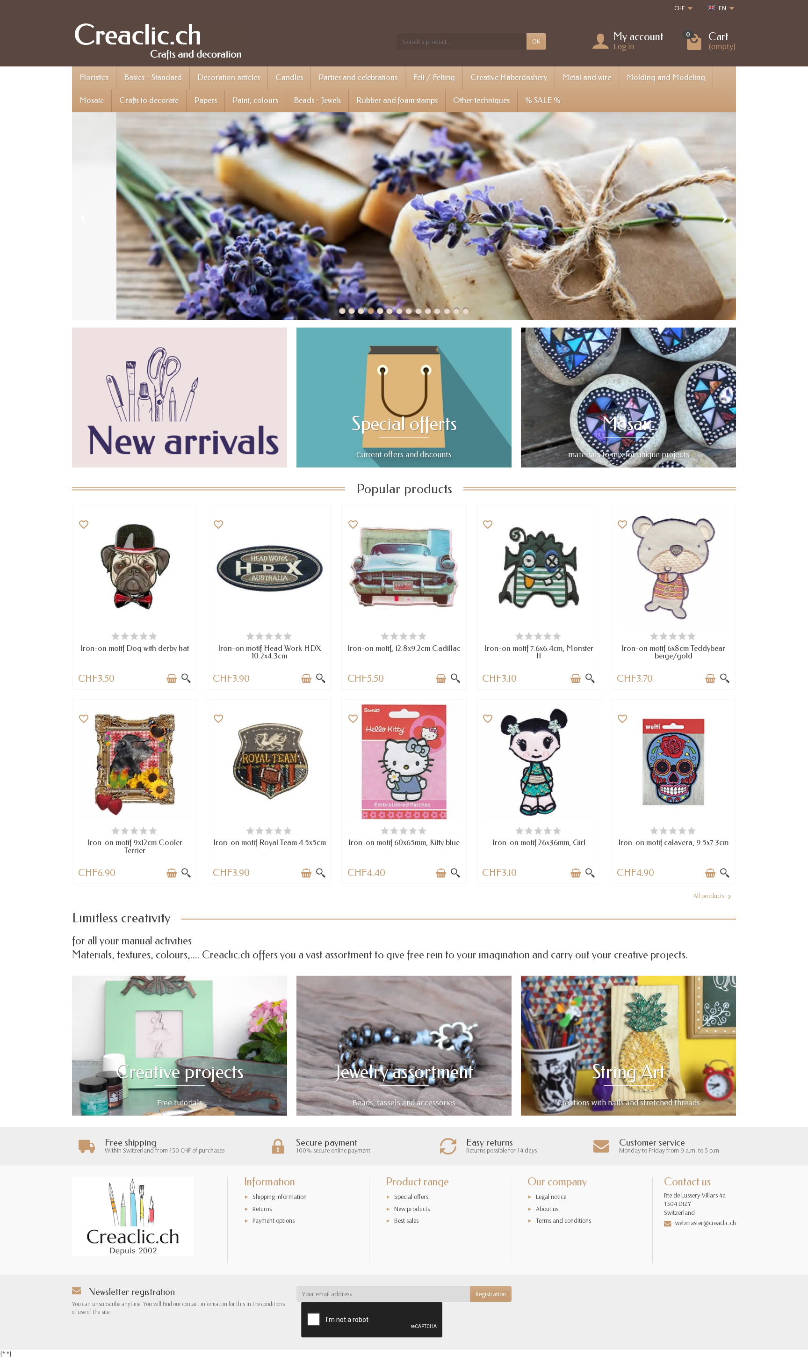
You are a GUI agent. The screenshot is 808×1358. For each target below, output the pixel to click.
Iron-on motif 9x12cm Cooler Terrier (134, 846)
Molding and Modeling (666, 77)
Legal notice (551, 1196)
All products (708, 895)
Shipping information (279, 1196)
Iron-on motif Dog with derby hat (134, 648)
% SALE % (543, 100)
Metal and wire (587, 77)
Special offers (411, 1196)
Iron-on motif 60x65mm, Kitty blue (404, 842)
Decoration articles (228, 77)
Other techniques (481, 100)
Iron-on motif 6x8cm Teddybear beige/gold (673, 652)
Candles (289, 77)
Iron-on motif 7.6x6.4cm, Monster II (538, 652)
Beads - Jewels (317, 100)
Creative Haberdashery (508, 77)
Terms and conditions (563, 1220)
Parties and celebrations (357, 77)
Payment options (273, 1220)
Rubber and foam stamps (397, 100)
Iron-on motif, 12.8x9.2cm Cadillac (404, 648)
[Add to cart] (171, 678)
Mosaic (91, 100)
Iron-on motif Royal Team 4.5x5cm (269, 842)
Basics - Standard (153, 77)
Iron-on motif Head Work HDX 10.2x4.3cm (269, 652)
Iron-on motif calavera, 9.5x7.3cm (673, 842)
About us (547, 1209)
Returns (262, 1209)
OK (536, 41)
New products (412, 1209)
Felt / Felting (434, 77)
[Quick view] (186, 678)
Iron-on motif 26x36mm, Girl (538, 842)
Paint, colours (255, 100)
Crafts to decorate (149, 100)
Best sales (406, 1220)
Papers (205, 100)
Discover (264, 254)
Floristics (93, 77)
